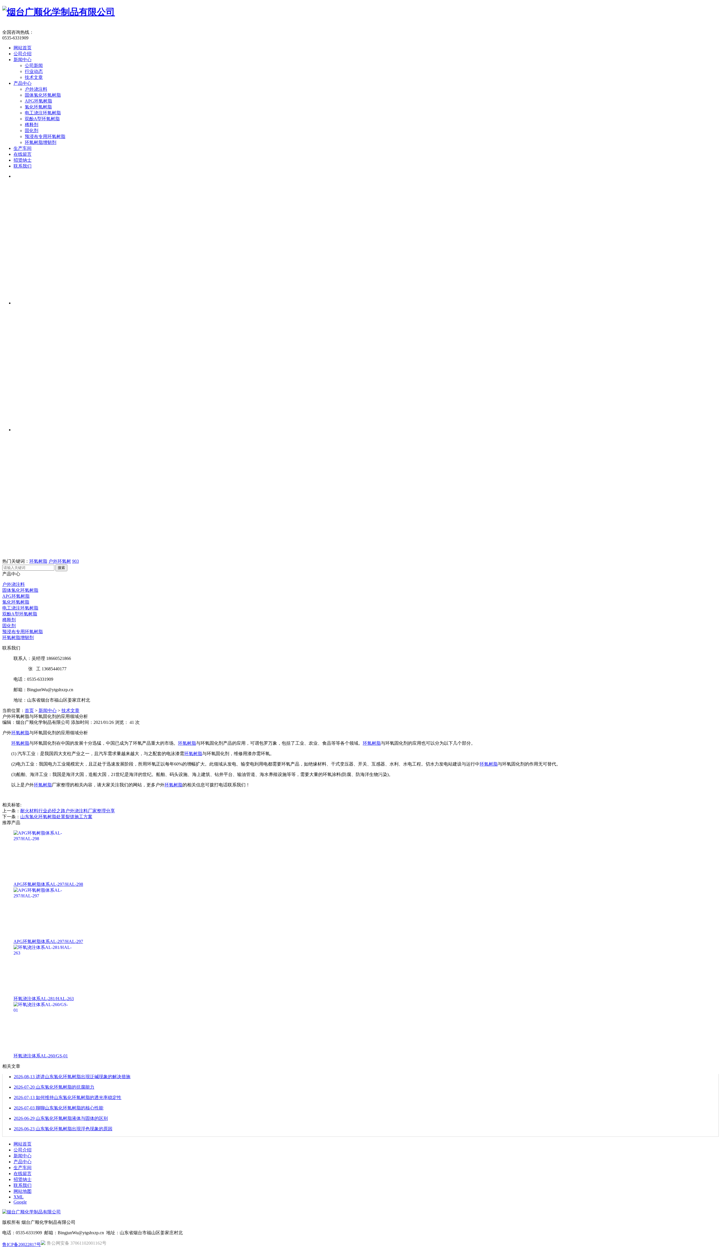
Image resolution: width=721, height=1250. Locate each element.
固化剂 (31, 130)
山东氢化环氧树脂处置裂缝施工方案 (56, 816)
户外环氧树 (59, 561)
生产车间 (23, 148)
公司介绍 (23, 53)
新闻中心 (23, 59)
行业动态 (34, 71)
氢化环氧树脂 (38, 106)
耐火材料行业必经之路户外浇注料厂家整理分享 (67, 810)
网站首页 (23, 47)
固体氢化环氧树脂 (43, 95)
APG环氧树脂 (38, 101)
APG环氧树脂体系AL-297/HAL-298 (48, 884)
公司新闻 (34, 65)
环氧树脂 (38, 561)
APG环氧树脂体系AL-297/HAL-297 (48, 941)
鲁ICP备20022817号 (21, 1244)
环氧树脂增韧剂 (40, 142)
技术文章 (34, 77)
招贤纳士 (23, 160)
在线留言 (23, 154)
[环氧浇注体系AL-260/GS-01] (43, 1050)
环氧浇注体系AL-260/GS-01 (41, 1055)
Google (20, 1202)
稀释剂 (31, 124)
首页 (29, 710)
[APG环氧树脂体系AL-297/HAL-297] (43, 936)
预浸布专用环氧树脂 (45, 136)
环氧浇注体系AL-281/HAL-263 (44, 998)
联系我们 (23, 166)
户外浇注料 (36, 89)
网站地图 (23, 1191)
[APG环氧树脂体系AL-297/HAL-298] (43, 879)
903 (75, 561)
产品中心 (23, 83)
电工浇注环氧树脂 (43, 112)
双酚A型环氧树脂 (42, 118)
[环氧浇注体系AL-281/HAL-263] (43, 993)
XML (19, 1197)
